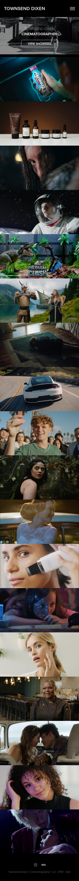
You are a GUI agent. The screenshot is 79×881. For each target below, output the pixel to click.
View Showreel (39, 44)
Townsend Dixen (24, 8)
